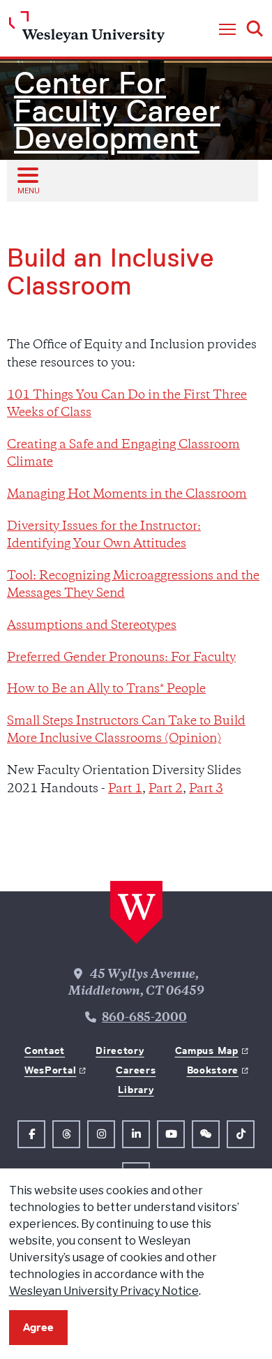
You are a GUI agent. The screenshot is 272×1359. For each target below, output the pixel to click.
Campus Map (207, 1050)
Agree (38, 1327)
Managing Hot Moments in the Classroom (127, 494)
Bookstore (213, 1070)
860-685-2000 (144, 1018)
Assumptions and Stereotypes (91, 626)
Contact (44, 1050)
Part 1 (125, 789)
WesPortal (50, 1070)
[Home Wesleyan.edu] (87, 30)
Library (135, 1089)
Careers (136, 1070)
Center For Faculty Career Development (117, 111)
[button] (227, 30)
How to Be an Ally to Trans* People (106, 689)
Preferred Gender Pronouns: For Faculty (121, 658)
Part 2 (166, 789)
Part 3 (206, 789)
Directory (120, 1050)
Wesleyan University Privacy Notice (104, 1291)
